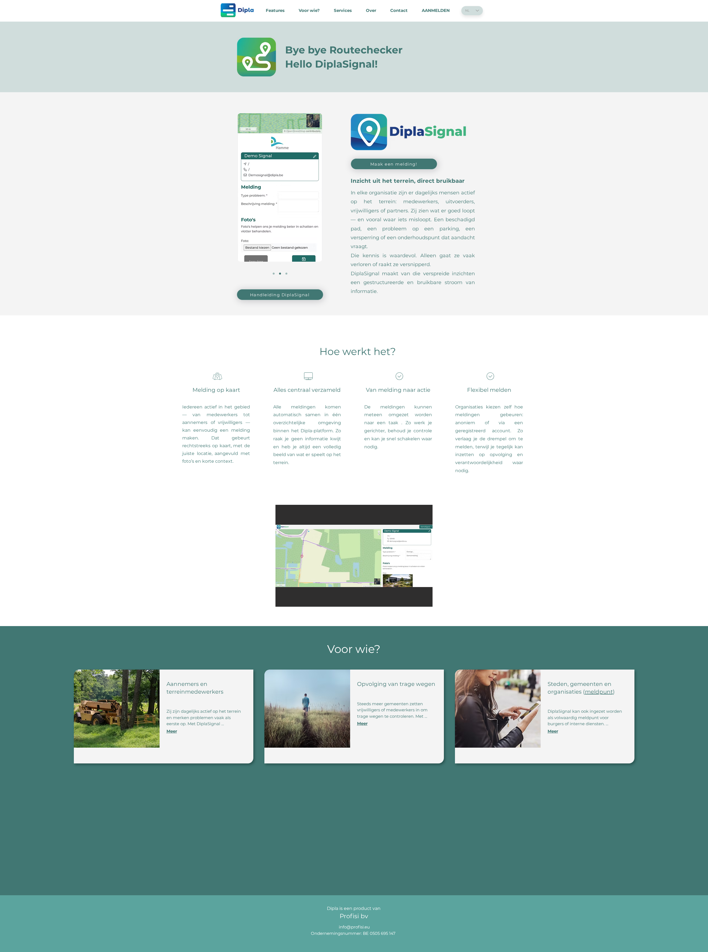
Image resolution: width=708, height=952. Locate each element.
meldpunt (599, 691)
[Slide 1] (274, 274)
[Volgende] (317, 198)
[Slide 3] (286, 274)
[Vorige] (243, 198)
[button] (354, 556)
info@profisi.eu (354, 927)
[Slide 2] (280, 274)
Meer (171, 731)
